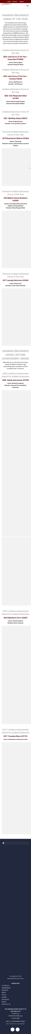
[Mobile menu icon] (27, 5)
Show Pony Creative (19, 978)
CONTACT (14, 1)
